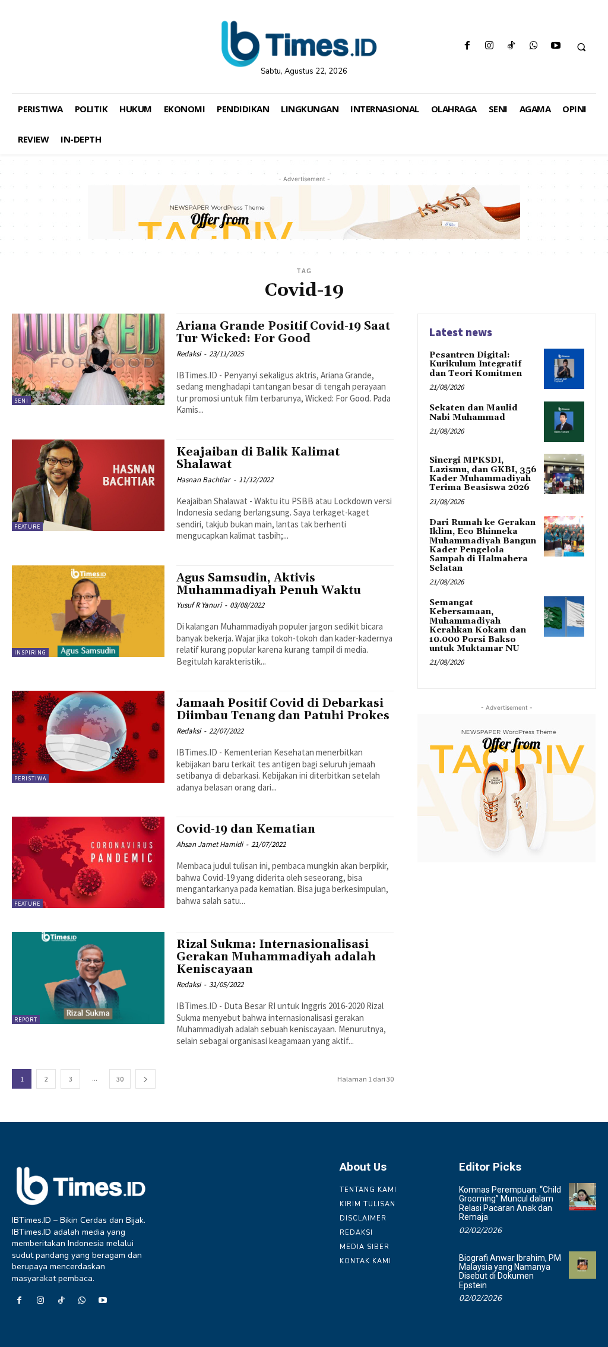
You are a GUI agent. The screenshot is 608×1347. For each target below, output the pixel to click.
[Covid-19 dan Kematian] (88, 862)
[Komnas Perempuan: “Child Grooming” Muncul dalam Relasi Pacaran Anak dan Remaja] (582, 1196)
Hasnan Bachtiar (203, 480)
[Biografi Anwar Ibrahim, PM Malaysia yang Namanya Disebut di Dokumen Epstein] (582, 1265)
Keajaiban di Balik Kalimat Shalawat (258, 458)
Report (25, 1019)
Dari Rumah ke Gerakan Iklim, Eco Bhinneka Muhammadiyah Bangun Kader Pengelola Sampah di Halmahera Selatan (482, 545)
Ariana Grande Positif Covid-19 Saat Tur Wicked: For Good (283, 332)
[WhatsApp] (533, 47)
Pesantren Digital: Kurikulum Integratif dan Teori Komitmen (475, 364)
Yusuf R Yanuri (198, 605)
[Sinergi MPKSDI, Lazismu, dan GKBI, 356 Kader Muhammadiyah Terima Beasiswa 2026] (564, 474)
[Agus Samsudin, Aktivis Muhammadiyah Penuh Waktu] (88, 611)
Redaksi (188, 354)
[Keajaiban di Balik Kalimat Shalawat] (88, 485)
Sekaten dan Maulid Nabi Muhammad (473, 412)
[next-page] (145, 1079)
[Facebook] (467, 47)
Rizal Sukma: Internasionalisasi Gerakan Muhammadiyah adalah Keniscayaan (276, 956)
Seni (21, 400)
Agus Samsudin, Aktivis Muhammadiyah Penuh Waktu (268, 584)
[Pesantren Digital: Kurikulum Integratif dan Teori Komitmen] (564, 369)
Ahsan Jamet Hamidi (209, 844)
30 (120, 1078)
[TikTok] (512, 47)
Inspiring (30, 652)
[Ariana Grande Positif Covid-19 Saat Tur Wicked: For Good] (88, 359)
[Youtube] (555, 47)
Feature (27, 526)
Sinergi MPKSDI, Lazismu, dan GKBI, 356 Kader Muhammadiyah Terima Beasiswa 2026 (483, 474)
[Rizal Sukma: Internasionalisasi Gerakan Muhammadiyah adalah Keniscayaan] (88, 977)
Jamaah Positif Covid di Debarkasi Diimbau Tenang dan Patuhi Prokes (283, 709)
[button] (581, 47)
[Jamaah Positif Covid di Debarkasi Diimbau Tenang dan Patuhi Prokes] (88, 736)
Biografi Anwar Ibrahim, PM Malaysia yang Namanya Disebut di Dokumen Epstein (510, 1271)
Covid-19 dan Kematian (245, 829)
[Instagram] (490, 47)
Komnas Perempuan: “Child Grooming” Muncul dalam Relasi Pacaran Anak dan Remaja (510, 1203)
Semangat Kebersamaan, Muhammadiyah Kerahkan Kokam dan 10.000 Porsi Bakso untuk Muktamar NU (477, 625)
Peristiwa (30, 778)
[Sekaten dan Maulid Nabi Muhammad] (564, 421)
